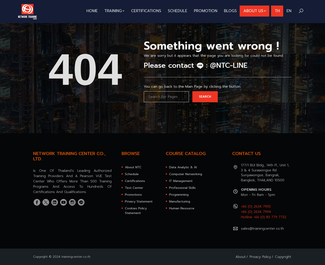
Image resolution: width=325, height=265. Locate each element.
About (240, 256)
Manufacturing (179, 201)
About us (253, 11)
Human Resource (181, 208)
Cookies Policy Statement (136, 210)
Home (92, 11)
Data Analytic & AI (183, 167)
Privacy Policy (260, 256)
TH (277, 11)
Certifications (146, 11)
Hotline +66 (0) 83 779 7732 (263, 217)
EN (289, 11)
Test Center (134, 188)
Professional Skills (182, 188)
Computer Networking (185, 174)
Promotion (205, 11)
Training (113, 11)
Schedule (177, 11)
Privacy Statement (139, 201)
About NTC (133, 167)
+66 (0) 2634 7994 (256, 211)
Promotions (133, 194)
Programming (179, 194)
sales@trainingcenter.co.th (262, 228)
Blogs (230, 11)
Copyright (283, 256)
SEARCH (205, 97)
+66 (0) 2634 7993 (256, 206)
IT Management (181, 181)
